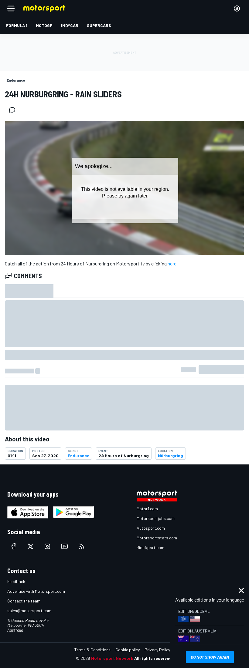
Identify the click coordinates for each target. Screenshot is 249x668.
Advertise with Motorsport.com (36, 591)
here (172, 263)
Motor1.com (147, 508)
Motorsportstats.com (157, 537)
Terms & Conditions (92, 649)
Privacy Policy (157, 649)
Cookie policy (127, 649)
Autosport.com (151, 528)
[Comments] (14, 110)
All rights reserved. (153, 658)
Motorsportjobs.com (156, 518)
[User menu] (237, 8)
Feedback (16, 581)
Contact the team (23, 600)
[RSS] (81, 546)
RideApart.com (150, 547)
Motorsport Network (112, 658)
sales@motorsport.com (29, 610)
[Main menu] (11, 8)
